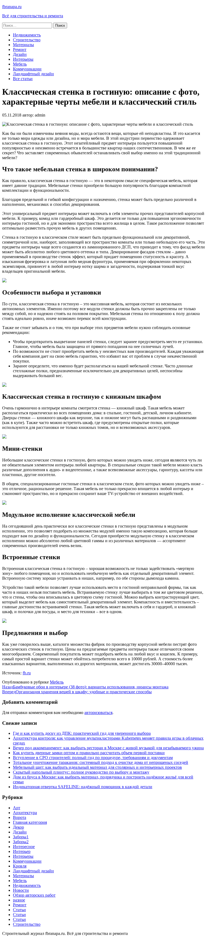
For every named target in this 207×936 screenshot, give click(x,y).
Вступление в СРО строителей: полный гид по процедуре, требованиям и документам (93, 757)
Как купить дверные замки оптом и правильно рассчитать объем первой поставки (89, 752)
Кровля (19, 866)
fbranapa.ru (12, 6)
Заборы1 (21, 837)
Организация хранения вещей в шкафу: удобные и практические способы (77, 691)
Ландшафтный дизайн (33, 73)
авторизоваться (98, 712)
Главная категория (30, 822)
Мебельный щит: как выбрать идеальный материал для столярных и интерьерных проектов (97, 767)
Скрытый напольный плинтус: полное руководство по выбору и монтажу (81, 772)
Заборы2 (21, 841)
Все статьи (23, 78)
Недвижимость (27, 35)
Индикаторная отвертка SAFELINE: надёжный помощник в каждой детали (82, 786)
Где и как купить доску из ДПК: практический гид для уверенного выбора (82, 733)
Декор (18, 827)
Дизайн (20, 54)
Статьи (19, 909)
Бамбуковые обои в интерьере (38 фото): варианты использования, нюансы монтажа (85, 687)
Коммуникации (27, 69)
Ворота (19, 817)
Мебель (20, 64)
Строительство (26, 39)
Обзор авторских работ (34, 895)
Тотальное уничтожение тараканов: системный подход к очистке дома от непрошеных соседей (100, 762)
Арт (16, 807)
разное (19, 900)
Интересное (24, 846)
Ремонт (19, 49)
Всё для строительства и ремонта (32, 15)
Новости (21, 890)
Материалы (23, 44)
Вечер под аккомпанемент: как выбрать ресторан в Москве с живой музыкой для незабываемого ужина (108, 748)
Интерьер (21, 851)
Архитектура (25, 812)
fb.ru (27, 673)
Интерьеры (23, 59)
